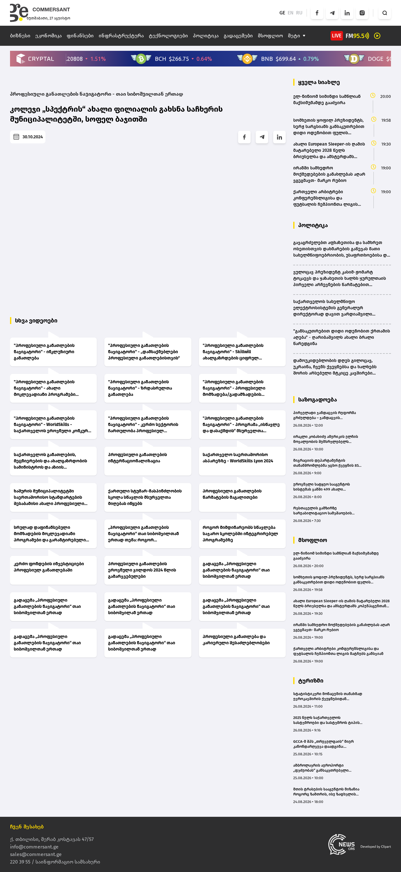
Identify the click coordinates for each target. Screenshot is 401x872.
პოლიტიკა (206, 36)
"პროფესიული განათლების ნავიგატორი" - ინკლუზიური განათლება (44, 352)
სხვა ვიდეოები (36, 320)
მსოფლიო (270, 36)
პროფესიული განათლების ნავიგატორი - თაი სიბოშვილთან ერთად (96, 94)
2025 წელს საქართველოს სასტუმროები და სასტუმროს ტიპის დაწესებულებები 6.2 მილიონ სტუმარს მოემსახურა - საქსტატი (326, 720)
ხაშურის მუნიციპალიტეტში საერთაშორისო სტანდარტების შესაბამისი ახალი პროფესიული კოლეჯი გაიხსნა (49, 497)
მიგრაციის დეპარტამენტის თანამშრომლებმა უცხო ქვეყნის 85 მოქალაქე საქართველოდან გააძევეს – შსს (326, 463)
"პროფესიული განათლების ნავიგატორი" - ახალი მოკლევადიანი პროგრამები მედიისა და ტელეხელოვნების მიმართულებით (47, 388)
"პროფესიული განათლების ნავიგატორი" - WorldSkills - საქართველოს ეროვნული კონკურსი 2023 (53, 425)
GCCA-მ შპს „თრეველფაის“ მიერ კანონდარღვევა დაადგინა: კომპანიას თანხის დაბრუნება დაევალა (323, 744)
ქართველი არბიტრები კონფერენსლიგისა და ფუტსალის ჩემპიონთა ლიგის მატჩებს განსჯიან (338, 651)
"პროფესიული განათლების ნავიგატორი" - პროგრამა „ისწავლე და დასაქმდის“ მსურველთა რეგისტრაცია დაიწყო (241, 425)
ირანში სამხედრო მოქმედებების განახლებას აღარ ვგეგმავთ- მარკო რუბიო (341, 627)
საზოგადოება (317, 399)
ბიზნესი (20, 36)
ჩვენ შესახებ (27, 827)
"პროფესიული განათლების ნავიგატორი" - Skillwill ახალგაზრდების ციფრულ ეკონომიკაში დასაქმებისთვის (236, 352)
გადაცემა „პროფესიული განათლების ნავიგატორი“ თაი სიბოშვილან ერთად (141, 606)
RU (299, 13)
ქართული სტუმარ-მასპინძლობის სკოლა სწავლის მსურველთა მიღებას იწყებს (145, 497)
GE (282, 13)
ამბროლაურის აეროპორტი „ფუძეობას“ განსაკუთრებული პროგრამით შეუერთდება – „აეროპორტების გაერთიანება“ (322, 768)
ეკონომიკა (48, 36)
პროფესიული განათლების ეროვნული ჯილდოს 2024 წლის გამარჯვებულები (142, 570)
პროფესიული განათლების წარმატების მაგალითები (232, 494)
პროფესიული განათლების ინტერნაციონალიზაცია (137, 458)
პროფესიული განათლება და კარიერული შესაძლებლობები (236, 640)
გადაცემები (238, 36)
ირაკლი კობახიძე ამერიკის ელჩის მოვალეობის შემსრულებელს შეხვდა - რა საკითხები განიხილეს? (326, 439)
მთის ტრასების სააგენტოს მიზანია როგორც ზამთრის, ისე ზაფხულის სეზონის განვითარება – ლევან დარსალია (326, 792)
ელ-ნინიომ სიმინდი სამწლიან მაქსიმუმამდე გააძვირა (336, 556)
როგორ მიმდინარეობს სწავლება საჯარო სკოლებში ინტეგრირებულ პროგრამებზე (240, 534)
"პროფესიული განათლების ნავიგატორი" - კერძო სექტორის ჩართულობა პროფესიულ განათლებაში (143, 425)
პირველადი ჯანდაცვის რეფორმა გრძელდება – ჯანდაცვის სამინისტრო (324, 415)
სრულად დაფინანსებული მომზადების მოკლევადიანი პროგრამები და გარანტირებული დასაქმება (50, 534)
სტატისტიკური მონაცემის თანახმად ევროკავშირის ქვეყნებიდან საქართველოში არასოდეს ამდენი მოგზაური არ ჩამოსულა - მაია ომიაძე (327, 696)
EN (291, 13)
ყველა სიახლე (319, 82)
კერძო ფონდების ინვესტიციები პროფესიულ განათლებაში (49, 567)
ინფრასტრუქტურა (121, 36)
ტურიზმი (310, 680)
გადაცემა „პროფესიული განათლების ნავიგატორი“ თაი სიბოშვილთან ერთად (236, 570)
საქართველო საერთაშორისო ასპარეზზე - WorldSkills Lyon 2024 (238, 458)
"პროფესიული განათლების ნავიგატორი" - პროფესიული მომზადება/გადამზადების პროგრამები (234, 388)
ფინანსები (80, 36)
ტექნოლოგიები (168, 36)
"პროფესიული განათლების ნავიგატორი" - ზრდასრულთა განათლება (140, 388)
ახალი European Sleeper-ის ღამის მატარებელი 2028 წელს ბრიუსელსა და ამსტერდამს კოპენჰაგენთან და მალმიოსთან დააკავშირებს (341, 604)
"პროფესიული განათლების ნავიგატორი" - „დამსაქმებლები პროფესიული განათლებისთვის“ (144, 352)
